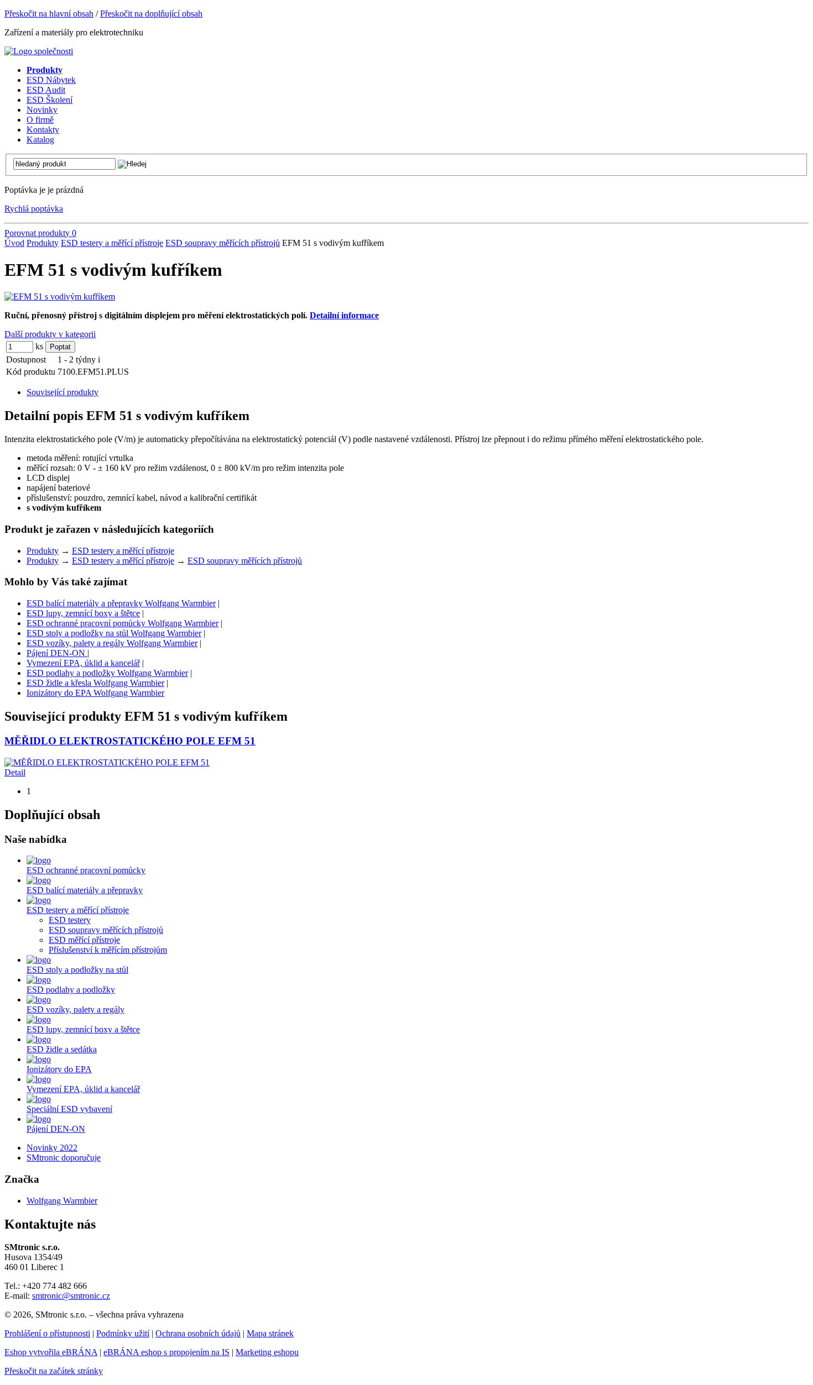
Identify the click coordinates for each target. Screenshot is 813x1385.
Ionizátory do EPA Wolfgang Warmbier (95, 692)
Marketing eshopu (267, 1352)
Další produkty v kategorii (50, 334)
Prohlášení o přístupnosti (47, 1333)
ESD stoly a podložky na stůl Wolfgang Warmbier (114, 633)
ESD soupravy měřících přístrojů (222, 243)
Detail (14, 772)
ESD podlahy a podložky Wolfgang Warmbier (107, 673)
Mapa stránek (270, 1333)
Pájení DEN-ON (57, 653)
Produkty (43, 243)
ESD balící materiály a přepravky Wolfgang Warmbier (121, 603)
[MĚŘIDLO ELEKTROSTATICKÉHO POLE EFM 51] (107, 762)
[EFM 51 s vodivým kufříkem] (59, 296)
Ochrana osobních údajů (198, 1333)
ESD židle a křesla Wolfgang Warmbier (95, 683)
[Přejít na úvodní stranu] (38, 51)
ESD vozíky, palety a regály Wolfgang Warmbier (112, 643)
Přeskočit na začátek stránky (53, 1371)
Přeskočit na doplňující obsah (151, 13)
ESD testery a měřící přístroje (112, 243)
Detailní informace (344, 315)
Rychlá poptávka (33, 208)
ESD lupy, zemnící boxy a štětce (83, 613)
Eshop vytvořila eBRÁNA (50, 1352)
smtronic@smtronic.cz (71, 1295)
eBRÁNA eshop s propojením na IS (166, 1352)
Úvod (14, 243)
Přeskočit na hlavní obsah (48, 13)
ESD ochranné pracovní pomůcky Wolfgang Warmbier (122, 623)
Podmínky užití (122, 1333)
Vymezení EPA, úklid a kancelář (83, 663)
